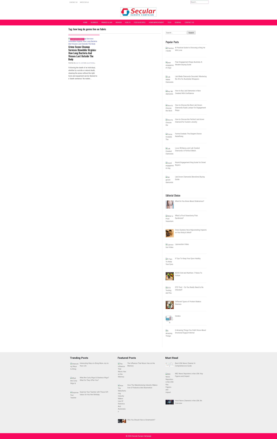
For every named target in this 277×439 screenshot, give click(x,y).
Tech (169, 22)
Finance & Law (106, 22)
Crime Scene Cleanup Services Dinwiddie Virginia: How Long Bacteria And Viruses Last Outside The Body (82, 53)
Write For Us (84, 2)
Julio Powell (90, 63)
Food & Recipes (139, 22)
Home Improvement (156, 22)
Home (85, 22)
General (178, 22)
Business (94, 22)
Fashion (119, 22)
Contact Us (73, 2)
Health (127, 22)
